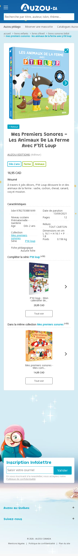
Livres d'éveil (38, 33)
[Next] (65, 83)
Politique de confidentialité (21, 479)
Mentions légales (16, 543)
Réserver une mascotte (39, 26)
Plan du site (64, 543)
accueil (7, 33)
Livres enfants (21, 33)
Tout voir (39, 313)
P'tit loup (30, 241)
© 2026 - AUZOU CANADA (39, 538)
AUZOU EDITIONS (18, 154)
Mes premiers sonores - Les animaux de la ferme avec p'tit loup (38, 36)
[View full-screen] (66, 51)
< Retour (13, 126)
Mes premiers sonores (19, 237)
